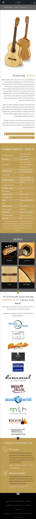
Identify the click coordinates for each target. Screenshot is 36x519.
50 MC (25, 465)
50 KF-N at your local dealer (22, 137)
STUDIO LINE (23, 7)
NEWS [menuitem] (22, 505)
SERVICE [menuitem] (27, 505)
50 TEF (17, 468)
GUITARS (16, 7)
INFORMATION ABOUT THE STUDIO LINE (19, 134)
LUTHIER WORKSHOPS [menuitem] (17, 501)
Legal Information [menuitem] (18, 513)
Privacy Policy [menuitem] (29, 513)
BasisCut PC (13, 486)
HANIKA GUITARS (8, 7)
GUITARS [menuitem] (27, 501)
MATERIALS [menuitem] (9, 505)
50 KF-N (18, 465)
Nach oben (18, 493)
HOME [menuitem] (7, 501)
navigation (3, 2)
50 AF (11, 465)
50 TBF (13, 468)
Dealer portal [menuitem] (7, 513)
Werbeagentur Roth (20, 517)
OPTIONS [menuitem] (16, 505)
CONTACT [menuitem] (18, 509)
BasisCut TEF (23, 486)
